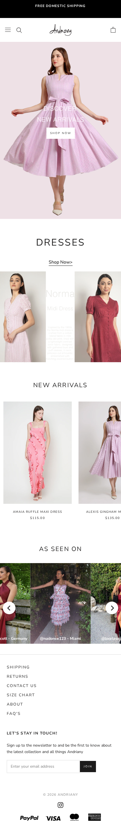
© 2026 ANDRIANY (60, 794)
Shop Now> (61, 262)
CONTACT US (22, 685)
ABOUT (15, 704)
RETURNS (17, 676)
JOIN (88, 766)
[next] (112, 608)
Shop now (60, 133)
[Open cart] (113, 30)
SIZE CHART (21, 695)
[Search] (19, 30)
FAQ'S (14, 713)
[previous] (9, 608)
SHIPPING (18, 667)
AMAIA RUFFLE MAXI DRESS (37, 512)
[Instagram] (60, 805)
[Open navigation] (8, 30)
